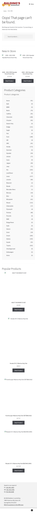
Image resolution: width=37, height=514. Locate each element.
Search (18, 511)
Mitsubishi (9, 199)
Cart (28, 509)
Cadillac (8, 114)
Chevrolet (9, 117)
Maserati (9, 183)
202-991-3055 (10, 487)
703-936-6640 (10, 492)
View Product (9, 81)
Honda (8, 147)
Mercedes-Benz (10, 189)
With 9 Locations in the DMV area (13, 505)
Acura (8, 100)
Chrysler (8, 120)
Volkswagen (9, 252)
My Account (6, 511)
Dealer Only (9, 123)
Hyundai (8, 153)
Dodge (8, 127)
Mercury (8, 193)
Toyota (8, 245)
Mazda (8, 186)
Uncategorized (10, 249)
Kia (7, 170)
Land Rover (9, 173)
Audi (7, 104)
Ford (7, 137)
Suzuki (8, 242)
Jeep (7, 166)
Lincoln (8, 179)
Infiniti (8, 156)
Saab (7, 226)
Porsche (8, 216)
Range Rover (10, 222)
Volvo (8, 255)
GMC (7, 143)
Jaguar (8, 163)
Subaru (8, 239)
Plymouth (9, 209)
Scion (8, 232)
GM (7, 140)
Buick (8, 110)
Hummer (9, 150)
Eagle (8, 130)
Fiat (7, 133)
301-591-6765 (10, 490)
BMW (7, 107)
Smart (8, 235)
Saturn (8, 229)
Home (5, 11)
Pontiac (8, 212)
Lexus (8, 176)
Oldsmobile (9, 206)
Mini (7, 196)
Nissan (8, 202)
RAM (7, 219)
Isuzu (7, 160)
